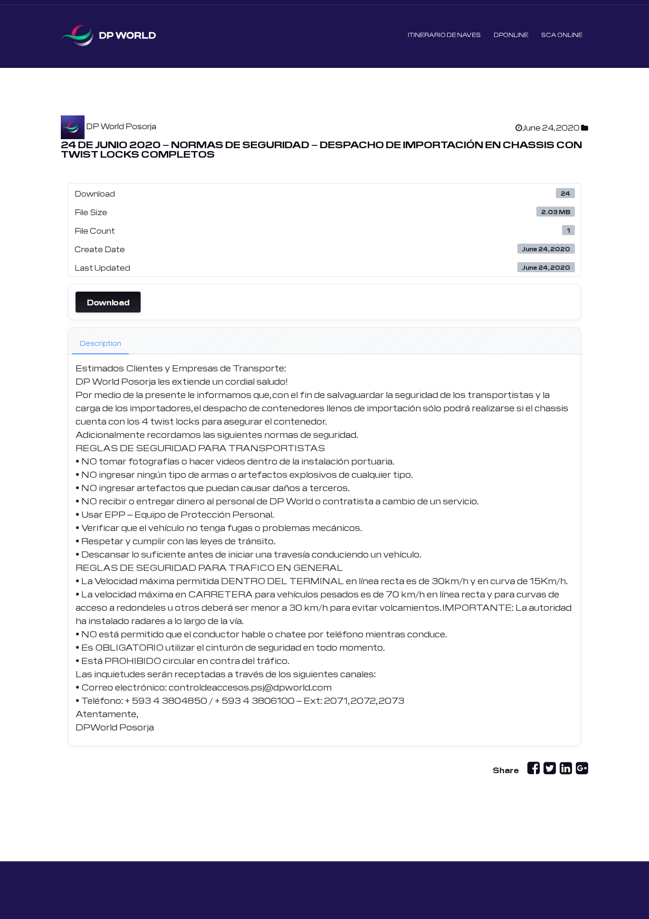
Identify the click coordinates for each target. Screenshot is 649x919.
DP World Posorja (121, 126)
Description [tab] (100, 343)
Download (108, 302)
